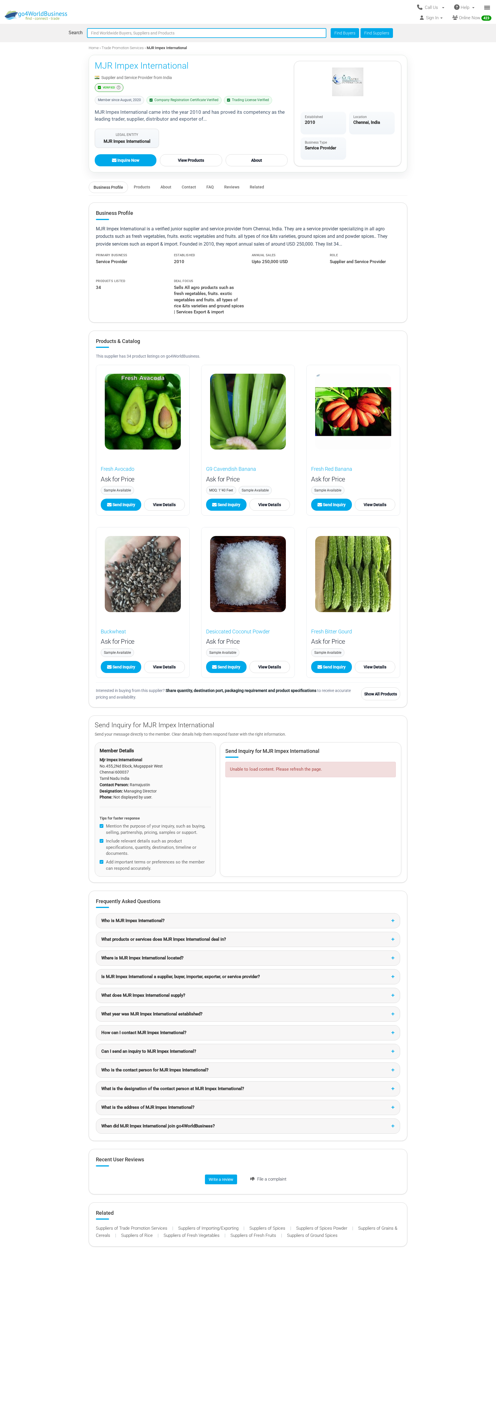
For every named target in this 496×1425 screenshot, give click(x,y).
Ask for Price (117, 479)
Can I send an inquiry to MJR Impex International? (148, 1051)
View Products (191, 160)
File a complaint (271, 1179)
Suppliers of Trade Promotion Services (132, 1228)
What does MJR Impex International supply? (143, 995)
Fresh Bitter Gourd (331, 631)
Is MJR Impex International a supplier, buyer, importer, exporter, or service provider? (180, 976)
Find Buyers (344, 33)
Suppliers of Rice (137, 1235)
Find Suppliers (376, 33)
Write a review (221, 1179)
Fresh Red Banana (331, 469)
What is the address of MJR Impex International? (147, 1107)
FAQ (210, 187)
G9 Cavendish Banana (231, 469)
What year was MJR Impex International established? (151, 1014)
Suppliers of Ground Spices (312, 1235)
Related (257, 187)
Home (94, 48)
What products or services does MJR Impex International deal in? (163, 939)
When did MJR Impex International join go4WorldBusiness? (158, 1126)
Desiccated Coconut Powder (238, 631)
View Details (164, 504)
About (256, 160)
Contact (189, 187)
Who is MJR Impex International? (132, 920)
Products (142, 187)
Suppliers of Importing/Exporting (209, 1228)
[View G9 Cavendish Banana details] (248, 411)
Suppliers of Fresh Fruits (253, 1235)
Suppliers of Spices (267, 1228)
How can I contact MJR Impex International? (143, 1032)
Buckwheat (113, 631)
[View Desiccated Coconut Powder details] (248, 574)
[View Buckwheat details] (142, 574)
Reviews (231, 187)
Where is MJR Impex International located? (142, 958)
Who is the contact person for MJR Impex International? (154, 1070)
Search (76, 32)
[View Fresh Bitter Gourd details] (353, 574)
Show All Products (380, 694)
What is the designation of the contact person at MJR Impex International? (172, 1088)
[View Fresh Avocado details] (142, 411)
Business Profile (108, 187)
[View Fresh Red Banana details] (353, 411)
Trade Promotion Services (123, 48)
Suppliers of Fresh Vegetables (192, 1235)
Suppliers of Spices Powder (322, 1228)
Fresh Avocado (117, 469)
